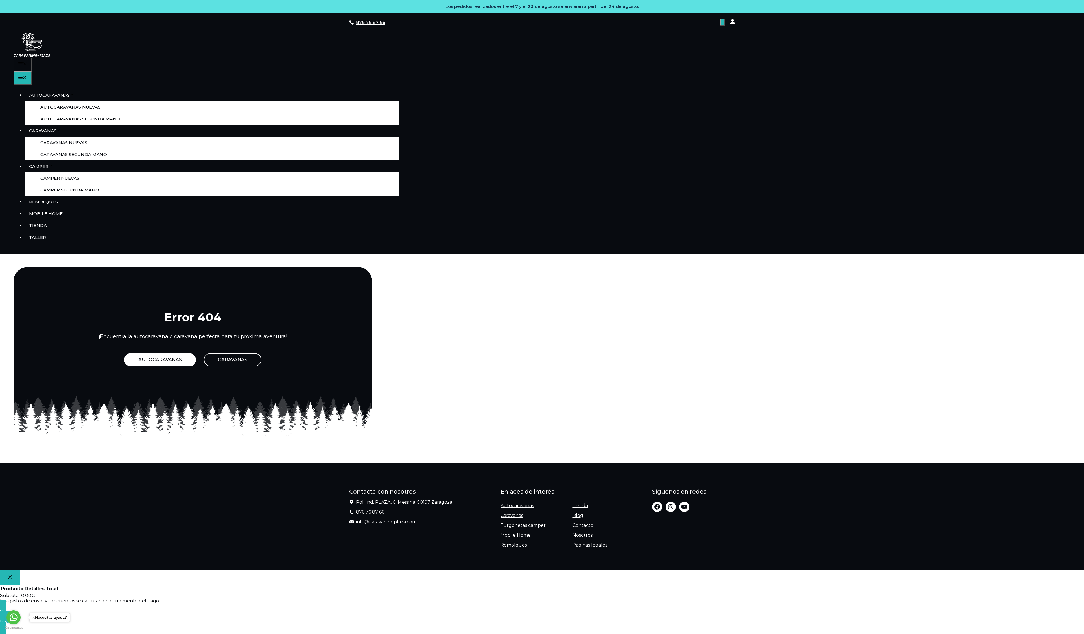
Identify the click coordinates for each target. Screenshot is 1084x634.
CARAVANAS (232, 359)
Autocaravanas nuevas (70, 107)
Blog (577, 515)
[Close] (10, 577)
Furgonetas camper (523, 525)
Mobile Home (46, 213)
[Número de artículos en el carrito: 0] (722, 22)
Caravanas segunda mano (73, 154)
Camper (39, 166)
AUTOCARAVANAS (160, 359)
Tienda (38, 225)
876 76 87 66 (370, 22)
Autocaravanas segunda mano (80, 119)
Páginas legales (589, 545)
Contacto (582, 525)
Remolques (43, 201)
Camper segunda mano (69, 190)
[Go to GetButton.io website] (14, 628)
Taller (37, 237)
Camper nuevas (59, 178)
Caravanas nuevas (63, 142)
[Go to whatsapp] (13, 617)
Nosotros (582, 535)
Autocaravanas (49, 95)
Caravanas (42, 130)
